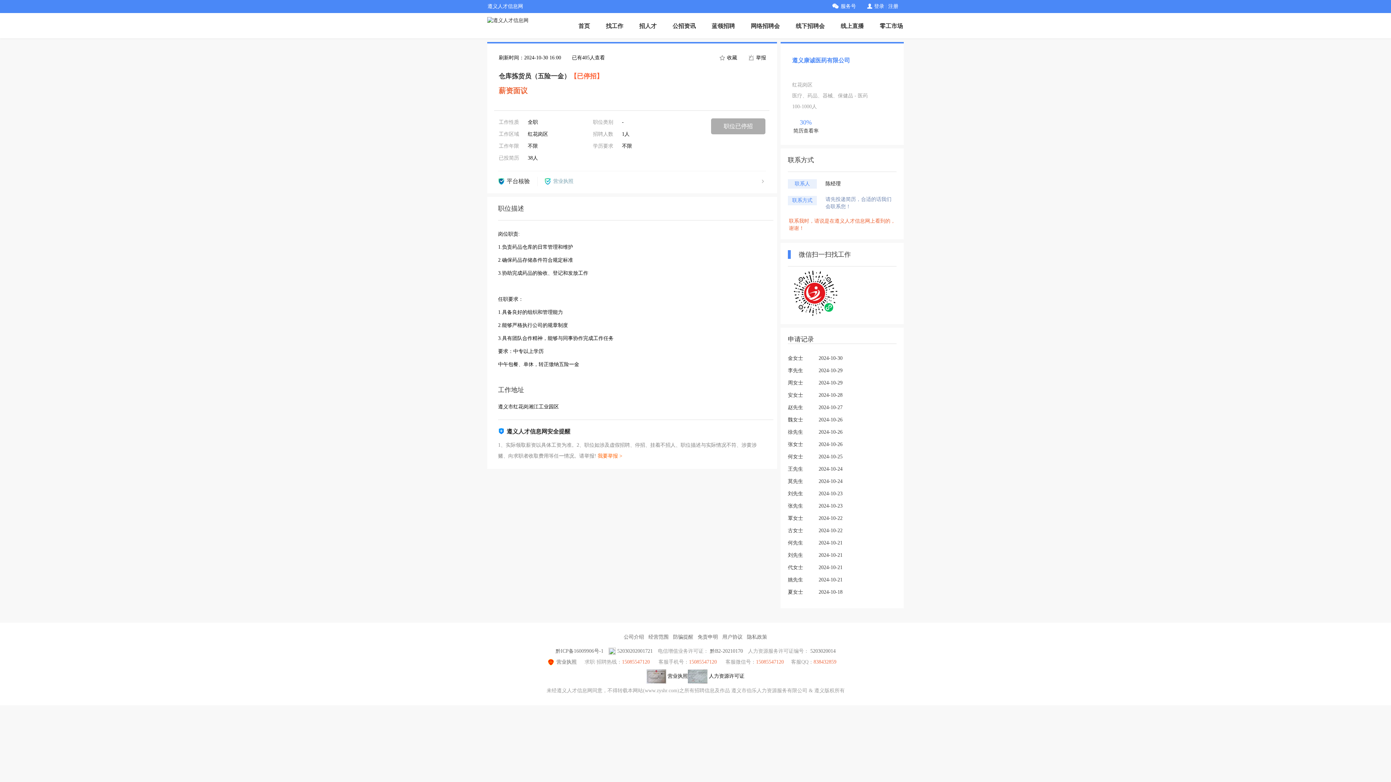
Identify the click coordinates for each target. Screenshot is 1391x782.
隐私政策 (757, 637)
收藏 (731, 57)
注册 (893, 6)
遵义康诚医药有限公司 (821, 60)
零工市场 (891, 26)
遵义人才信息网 (505, 6)
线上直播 (852, 26)
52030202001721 (635, 651)
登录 (879, 6)
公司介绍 (634, 637)
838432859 (825, 662)
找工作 (614, 26)
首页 (584, 26)
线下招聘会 (810, 26)
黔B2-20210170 (726, 651)
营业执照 (566, 662)
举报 (760, 57)
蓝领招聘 (723, 26)
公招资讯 (684, 26)
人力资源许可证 (725, 676)
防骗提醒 (683, 637)
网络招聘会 (765, 26)
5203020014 (823, 651)
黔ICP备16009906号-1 (579, 651)
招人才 (648, 26)
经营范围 (658, 637)
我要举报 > (610, 456)
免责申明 (708, 637)
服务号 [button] (848, 6)
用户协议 (732, 637)
